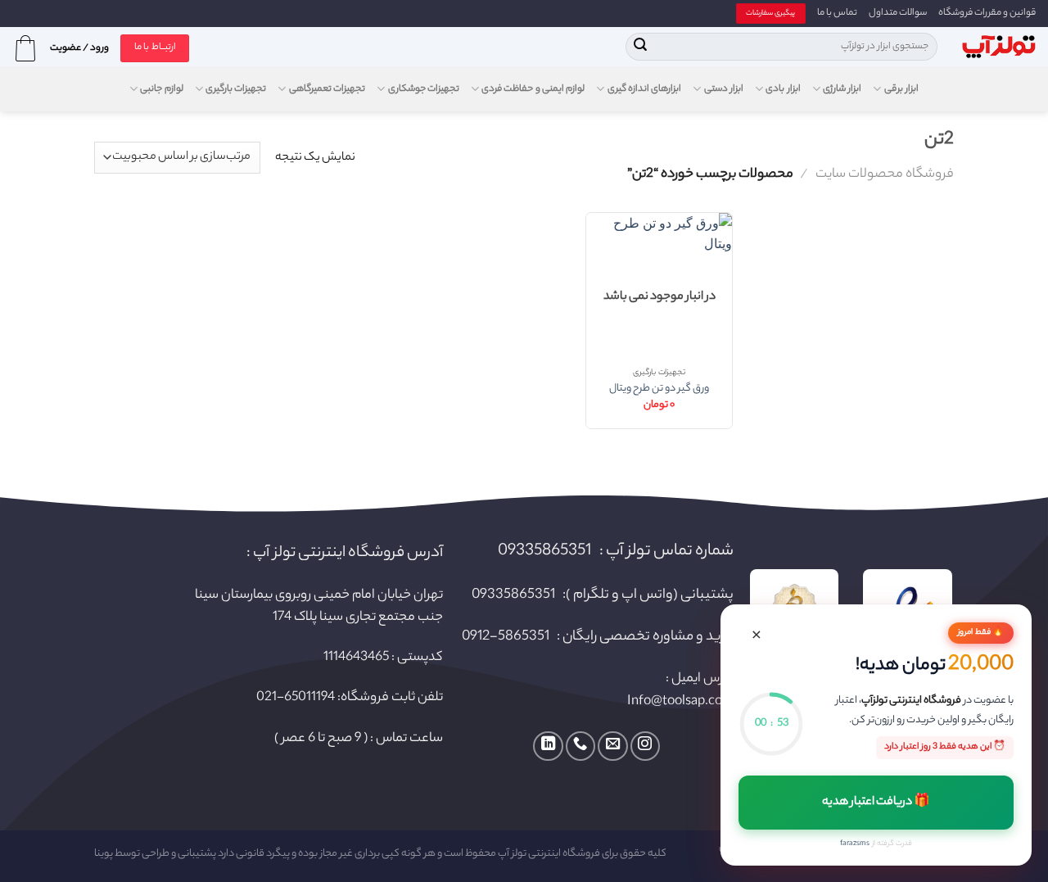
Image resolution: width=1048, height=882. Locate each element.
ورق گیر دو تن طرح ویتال (659, 389)
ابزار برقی (901, 89)
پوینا (103, 854)
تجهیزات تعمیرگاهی (327, 89)
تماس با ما (837, 13)
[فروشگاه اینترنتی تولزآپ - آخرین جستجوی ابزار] (999, 47)
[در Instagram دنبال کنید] (645, 746)
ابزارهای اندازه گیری (644, 89)
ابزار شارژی (842, 89)
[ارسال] (640, 47)
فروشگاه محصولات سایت (884, 174)
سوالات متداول (898, 13)
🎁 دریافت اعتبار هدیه (876, 802)
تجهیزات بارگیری (236, 89)
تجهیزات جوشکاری (423, 89)
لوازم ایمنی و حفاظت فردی (533, 89)
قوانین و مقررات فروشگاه (987, 13)
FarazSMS (855, 844)
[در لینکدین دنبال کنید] (547, 746)
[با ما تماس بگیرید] (580, 746)
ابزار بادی (783, 89)
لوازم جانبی (161, 89)
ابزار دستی (723, 89)
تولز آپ (512, 854)
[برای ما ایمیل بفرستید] (612, 746)
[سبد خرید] (25, 48)
